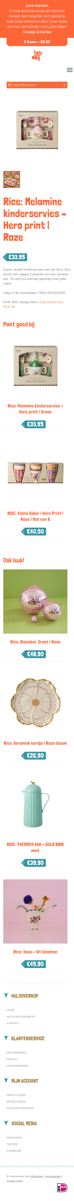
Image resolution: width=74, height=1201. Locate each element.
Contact (13, 1023)
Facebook (14, 1150)
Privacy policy (15, 1180)
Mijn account (16, 1094)
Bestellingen (16, 1101)
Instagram (14, 1137)
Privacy (12, 1059)
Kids (42, 302)
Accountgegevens (20, 1108)
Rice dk (9, 306)
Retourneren (16, 1052)
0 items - (37, 42)
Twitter (12, 1144)
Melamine (55, 302)
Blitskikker (37, 1176)
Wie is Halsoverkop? (21, 1016)
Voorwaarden (17, 1065)
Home (11, 1009)
